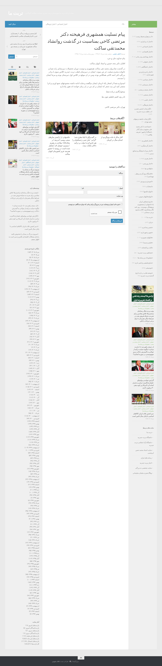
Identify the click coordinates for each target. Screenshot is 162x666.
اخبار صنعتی (22, 143)
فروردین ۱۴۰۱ (34, 387)
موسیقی (149, 268)
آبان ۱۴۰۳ (36, 305)
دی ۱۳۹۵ (36, 553)
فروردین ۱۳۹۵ (34, 577)
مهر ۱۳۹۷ (36, 498)
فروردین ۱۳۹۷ (34, 514)
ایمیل (120, 188)
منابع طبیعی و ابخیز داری (143, 263)
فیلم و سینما (147, 243)
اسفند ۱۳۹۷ (35, 485)
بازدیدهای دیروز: (33, 631)
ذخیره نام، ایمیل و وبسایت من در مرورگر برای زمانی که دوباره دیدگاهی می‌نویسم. (94, 204)
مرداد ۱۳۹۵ (35, 566)
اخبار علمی (148, 100)
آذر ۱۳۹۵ (36, 556)
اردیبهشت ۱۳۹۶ (33, 543)
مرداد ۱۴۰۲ (35, 345)
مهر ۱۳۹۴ (36, 593)
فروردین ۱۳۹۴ (34, 609)
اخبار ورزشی (147, 164)
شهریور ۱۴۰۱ (34, 374)
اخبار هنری (148, 159)
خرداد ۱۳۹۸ (35, 477)
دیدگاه (120, 173)
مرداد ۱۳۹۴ (35, 598)
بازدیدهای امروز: (33, 625)
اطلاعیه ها (148, 169)
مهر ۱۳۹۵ (36, 561)
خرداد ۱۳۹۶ (35, 540)
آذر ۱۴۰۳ (36, 302)
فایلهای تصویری (146, 238)
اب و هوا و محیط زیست (144, 37)
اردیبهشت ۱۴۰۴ (33, 289)
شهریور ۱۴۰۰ (34, 405)
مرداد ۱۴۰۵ (35, 252)
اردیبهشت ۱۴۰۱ (33, 384)
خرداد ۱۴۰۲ (35, 350)
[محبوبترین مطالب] (20, 67)
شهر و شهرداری (146, 233)
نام (82, 188)
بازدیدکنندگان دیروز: (32, 633)
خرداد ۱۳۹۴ (35, 603)
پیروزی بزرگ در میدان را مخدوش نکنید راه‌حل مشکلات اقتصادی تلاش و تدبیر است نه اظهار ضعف (24, 236)
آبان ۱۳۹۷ (36, 495)
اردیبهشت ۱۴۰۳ (33, 321)
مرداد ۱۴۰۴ (35, 281)
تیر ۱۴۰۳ (36, 315)
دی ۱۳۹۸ (36, 458)
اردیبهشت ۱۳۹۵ (33, 574)
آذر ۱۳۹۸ (36, 461)
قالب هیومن (55, 661)
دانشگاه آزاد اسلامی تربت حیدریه (144, 444)
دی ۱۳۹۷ (36, 490)
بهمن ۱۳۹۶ (35, 519)
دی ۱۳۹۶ (36, 521)
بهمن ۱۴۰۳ (35, 297)
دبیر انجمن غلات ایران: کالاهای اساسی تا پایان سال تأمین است (29, 150)
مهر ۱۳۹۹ (36, 434)
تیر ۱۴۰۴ (36, 284)
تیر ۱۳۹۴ (36, 601)
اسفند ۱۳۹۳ (35, 611)
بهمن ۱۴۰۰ (35, 392)
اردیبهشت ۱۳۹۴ (33, 606)
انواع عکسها (148, 192)
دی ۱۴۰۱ (36, 363)
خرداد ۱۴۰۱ (35, 382)
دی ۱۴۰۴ (36, 268)
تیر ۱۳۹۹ (36, 442)
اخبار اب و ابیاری (146, 42)
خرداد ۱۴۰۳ (35, 318)
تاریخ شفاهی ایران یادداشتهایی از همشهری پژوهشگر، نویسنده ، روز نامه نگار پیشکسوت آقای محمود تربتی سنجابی (144, 207)
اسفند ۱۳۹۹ (35, 421)
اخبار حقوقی (147, 62)
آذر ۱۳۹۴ (36, 588)
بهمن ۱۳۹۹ (35, 424)
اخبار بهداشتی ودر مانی (144, 57)
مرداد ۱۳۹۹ (35, 440)
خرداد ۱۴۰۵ (35, 257)
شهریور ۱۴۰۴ (34, 279)
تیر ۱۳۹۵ (36, 569)
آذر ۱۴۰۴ (36, 271)
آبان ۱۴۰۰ (36, 400)
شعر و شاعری (147, 227)
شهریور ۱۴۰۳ (34, 310)
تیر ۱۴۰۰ (36, 411)
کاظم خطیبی (117, 54)
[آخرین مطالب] (12, 67)
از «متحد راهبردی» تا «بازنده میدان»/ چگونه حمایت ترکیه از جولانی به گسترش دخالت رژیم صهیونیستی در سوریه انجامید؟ (29, 108)
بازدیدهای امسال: (33, 641)
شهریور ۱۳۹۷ (34, 500)
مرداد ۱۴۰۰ (35, 408)
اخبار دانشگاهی (30, 162)
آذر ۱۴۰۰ (36, 397)
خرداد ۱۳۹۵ (35, 572)
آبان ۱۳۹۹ (36, 432)
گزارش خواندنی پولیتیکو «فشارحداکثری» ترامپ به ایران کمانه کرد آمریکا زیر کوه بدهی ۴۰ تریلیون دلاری (24, 218)
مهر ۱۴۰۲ (36, 339)
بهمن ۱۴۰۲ (35, 329)
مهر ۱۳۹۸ (36, 466)
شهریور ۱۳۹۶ (34, 532)
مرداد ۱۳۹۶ (35, 535)
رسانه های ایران (146, 458)
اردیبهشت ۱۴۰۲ (33, 352)
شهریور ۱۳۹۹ (34, 437)
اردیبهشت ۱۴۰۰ (33, 416)
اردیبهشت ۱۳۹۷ (33, 511)
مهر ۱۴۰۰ (36, 403)
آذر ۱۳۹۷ (36, 492)
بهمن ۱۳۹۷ (35, 487)
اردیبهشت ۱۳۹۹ (33, 448)
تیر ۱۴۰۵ (36, 255)
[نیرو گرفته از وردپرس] (70, 661)
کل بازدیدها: (35, 644)
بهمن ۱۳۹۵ (35, 551)
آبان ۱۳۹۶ (36, 527)
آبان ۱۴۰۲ (36, 337)
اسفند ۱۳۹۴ (35, 580)
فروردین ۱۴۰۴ (34, 292)
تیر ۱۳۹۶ (36, 537)
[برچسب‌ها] (35, 67)
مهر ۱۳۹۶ (36, 529)
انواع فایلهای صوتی (145, 197)
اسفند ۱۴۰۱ (35, 358)
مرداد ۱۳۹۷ (35, 503)
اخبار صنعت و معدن (145, 90)
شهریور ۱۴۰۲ (34, 342)
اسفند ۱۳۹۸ (35, 453)
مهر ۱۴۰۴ (36, 276)
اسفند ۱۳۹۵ (35, 548)
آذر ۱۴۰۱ (36, 366)
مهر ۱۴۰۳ (36, 308)
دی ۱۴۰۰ (36, 395)
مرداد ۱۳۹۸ (35, 471)
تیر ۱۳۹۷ (36, 506)
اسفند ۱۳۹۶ (35, 516)
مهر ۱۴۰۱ (36, 371)
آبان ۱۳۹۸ (36, 463)
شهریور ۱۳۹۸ (34, 469)
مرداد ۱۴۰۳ (35, 313)
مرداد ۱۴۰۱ (35, 376)
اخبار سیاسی (30, 75)
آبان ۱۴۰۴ (36, 273)
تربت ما (15, 13)
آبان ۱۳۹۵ (36, 558)
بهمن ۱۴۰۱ (35, 360)
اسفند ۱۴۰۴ (35, 263)
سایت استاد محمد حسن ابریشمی (144, 451)
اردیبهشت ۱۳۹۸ (33, 479)
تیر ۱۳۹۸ (36, 474)
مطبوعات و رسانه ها (28, 77)
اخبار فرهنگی (50, 24)
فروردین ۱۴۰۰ (34, 418)
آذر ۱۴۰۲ (36, 334)
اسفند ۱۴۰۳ (35, 294)
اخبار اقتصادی (26, 73)
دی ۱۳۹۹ (36, 426)
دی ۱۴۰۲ (36, 331)
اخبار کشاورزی (147, 141)
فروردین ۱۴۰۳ (34, 323)
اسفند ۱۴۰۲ (35, 326)
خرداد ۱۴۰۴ (35, 286)
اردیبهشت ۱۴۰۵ (33, 260)
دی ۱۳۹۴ (36, 585)
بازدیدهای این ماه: (33, 639)
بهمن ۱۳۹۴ (35, 582)
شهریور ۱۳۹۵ (34, 564)
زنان (150, 222)
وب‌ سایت (120, 196)
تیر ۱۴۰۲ (36, 347)
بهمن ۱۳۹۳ (35, 614)
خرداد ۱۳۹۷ (35, 508)
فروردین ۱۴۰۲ (34, 355)
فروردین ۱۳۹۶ (34, 545)
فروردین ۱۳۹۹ (34, 450)
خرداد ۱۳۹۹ (35, 445)
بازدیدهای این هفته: (32, 636)
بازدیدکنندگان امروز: (32, 628)
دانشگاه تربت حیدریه (145, 437)
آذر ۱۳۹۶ (36, 524)
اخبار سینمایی (147, 85)
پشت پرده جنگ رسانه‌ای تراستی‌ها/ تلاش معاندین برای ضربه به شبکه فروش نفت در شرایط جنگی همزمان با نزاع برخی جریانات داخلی (29, 84)
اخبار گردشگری (146, 146)
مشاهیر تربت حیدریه (145, 253)
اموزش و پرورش (146, 181)
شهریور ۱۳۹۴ (34, 595)
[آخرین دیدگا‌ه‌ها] (27, 67)
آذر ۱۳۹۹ (36, 429)
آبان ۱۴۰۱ (36, 368)
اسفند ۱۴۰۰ (35, 389)
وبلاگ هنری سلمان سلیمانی (142, 473)
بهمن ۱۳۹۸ (35, 455)
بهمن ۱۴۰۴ (35, 265)
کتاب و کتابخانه (147, 248)
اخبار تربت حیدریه (146, 463)
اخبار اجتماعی (62, 24)
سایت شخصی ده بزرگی (143, 468)
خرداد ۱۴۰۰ (35, 413)
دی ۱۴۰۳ (36, 300)
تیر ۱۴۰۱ (36, 379)
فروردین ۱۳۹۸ (34, 482)
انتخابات (149, 187)
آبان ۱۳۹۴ (36, 590)
